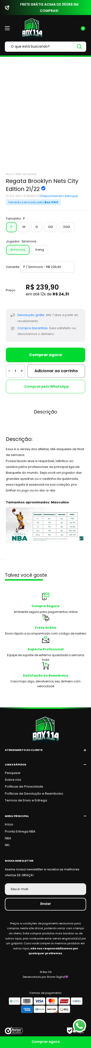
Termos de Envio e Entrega (26, 800)
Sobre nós (13, 779)
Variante (12, 267)
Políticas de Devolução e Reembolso (34, 793)
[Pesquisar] (79, 46)
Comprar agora (45, 355)
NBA (8, 838)
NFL (7, 845)
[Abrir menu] (7, 28)
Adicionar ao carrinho (56, 371)
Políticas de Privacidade (24, 786)
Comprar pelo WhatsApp (46, 386)
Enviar (45, 903)
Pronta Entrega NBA (20, 831)
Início (9, 824)
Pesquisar (13, 773)
